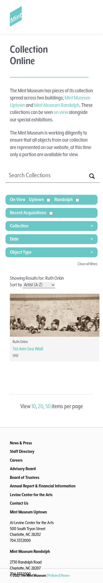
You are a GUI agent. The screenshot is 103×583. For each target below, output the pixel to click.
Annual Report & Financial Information (43, 486)
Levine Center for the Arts (31, 495)
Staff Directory (22, 451)
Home (65, 575)
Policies (53, 575)
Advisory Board (23, 469)
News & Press (21, 443)
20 (40, 406)
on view (61, 112)
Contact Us (19, 503)
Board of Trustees (24, 477)
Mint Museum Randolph (56, 105)
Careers (16, 460)
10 (34, 406)
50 (48, 406)
